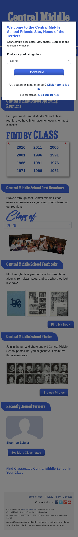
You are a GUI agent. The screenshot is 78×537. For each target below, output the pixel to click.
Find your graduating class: (24, 54)
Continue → (39, 72)
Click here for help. (48, 95)
